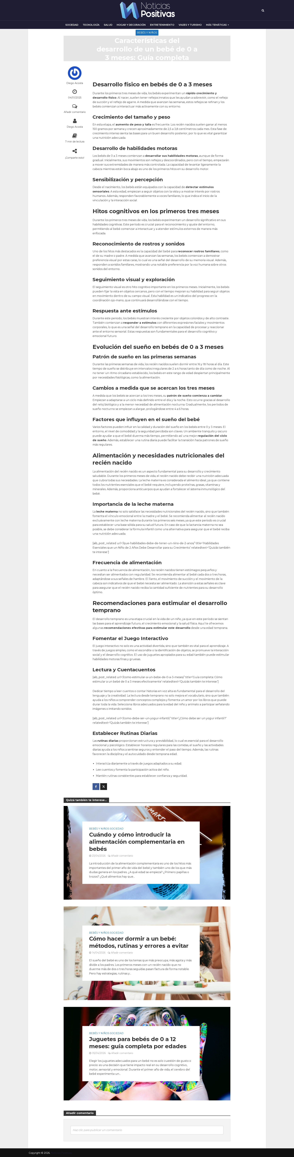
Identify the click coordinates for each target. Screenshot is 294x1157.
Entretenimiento (162, 24)
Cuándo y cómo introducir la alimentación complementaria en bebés (137, 841)
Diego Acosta (74, 83)
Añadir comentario (75, 112)
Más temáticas (216, 24)
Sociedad (71, 24)
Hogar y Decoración (131, 24)
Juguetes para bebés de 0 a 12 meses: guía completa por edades (137, 1043)
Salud (108, 24)
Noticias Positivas (61, 1152)
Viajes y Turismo (190, 24)
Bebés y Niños (147, 32)
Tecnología (91, 24)
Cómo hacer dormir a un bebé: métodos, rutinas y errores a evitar (139, 942)
